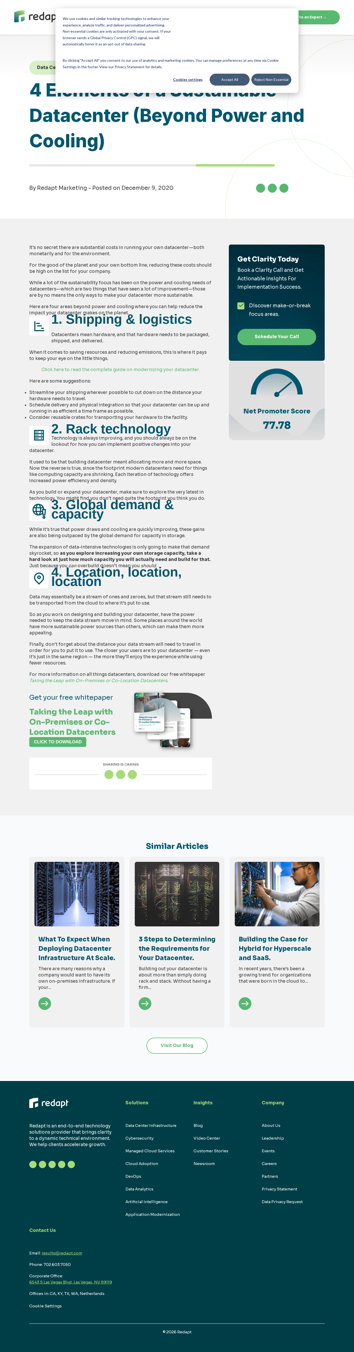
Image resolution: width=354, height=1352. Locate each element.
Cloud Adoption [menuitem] (141, 1163)
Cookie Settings (45, 1306)
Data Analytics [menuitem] (139, 1189)
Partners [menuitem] (270, 1176)
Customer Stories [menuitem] (211, 1150)
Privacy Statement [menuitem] (279, 1189)
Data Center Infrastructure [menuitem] (150, 1125)
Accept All (229, 79)
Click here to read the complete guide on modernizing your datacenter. (120, 369)
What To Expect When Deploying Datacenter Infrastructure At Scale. (76, 948)
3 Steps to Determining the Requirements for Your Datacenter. (177, 948)
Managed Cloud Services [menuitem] (150, 1150)
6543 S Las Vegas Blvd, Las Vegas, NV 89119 (70, 1282)
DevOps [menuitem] (133, 1176)
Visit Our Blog (177, 1045)
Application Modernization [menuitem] (152, 1214)
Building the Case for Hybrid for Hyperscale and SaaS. (275, 948)
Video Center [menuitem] (207, 1138)
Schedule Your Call (277, 336)
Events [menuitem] (268, 1150)
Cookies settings (188, 79)
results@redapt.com (62, 1253)
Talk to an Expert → (308, 17)
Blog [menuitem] (198, 1125)
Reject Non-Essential (271, 79)
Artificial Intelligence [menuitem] (146, 1201)
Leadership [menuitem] (273, 1138)
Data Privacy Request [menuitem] (282, 1201)
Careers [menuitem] (269, 1163)
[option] (77, 942)
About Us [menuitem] (271, 1125)
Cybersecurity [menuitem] (139, 1138)
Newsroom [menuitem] (204, 1163)
